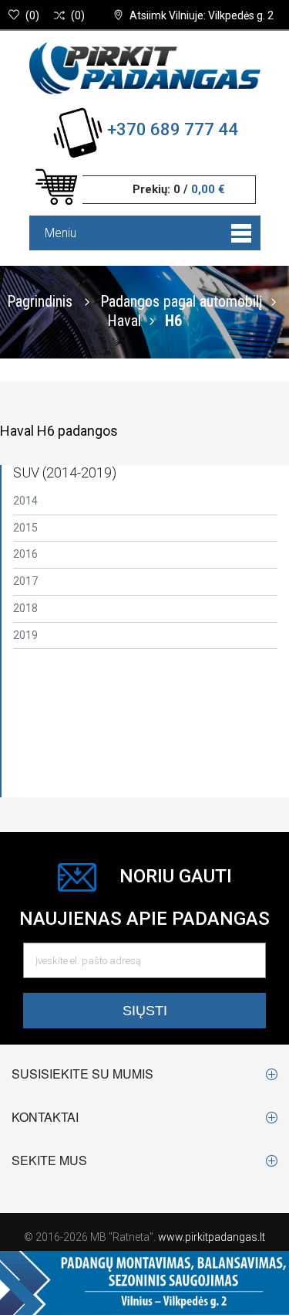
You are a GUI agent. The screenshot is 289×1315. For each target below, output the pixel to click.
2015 (25, 528)
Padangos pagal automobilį (181, 300)
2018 (25, 608)
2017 (25, 581)
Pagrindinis (39, 300)
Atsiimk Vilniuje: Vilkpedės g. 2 (201, 15)
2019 (25, 635)
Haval (124, 320)
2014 (25, 500)
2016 (25, 554)
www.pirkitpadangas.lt (211, 1237)
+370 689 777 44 (172, 129)
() (32, 15)
